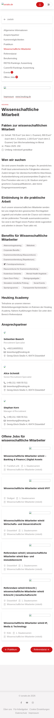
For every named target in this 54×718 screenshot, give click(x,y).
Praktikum (8, 44)
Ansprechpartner (11, 35)
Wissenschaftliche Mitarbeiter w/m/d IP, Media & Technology (26, 625)
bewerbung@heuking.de (18, 352)
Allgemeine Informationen (16, 30)
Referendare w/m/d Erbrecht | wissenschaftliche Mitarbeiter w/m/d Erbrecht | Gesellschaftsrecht (24, 591)
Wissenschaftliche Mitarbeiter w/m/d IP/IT (27, 488)
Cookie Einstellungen (39, 709)
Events (8, 72)
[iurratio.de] (7, 5)
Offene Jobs (11, 77)
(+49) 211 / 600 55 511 (17, 383)
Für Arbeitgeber (21, 709)
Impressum (9, 96)
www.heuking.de (23, 96)
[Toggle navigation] (48, 4)
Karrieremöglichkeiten (14, 40)
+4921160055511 (15, 348)
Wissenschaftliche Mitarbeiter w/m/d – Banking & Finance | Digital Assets (25, 458)
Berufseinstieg (10, 58)
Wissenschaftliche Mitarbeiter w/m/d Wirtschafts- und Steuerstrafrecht (24, 522)
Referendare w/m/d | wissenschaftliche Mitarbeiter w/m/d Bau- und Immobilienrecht (25, 556)
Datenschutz (21, 713)
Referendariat (10, 54)
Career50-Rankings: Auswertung (19, 68)
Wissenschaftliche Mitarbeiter (17, 49)
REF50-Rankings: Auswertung (18, 63)
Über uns (7, 709)
